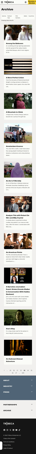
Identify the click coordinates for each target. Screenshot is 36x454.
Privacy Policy (7, 445)
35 (31, 370)
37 (16, 373)
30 (14, 370)
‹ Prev (2, 370)
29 (10, 370)
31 (17, 370)
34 (28, 370)
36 (12, 373)
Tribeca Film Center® (9, 438)
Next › (33, 373)
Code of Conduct (8, 448)
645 (23, 373)
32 (21, 370)
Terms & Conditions (8, 442)
